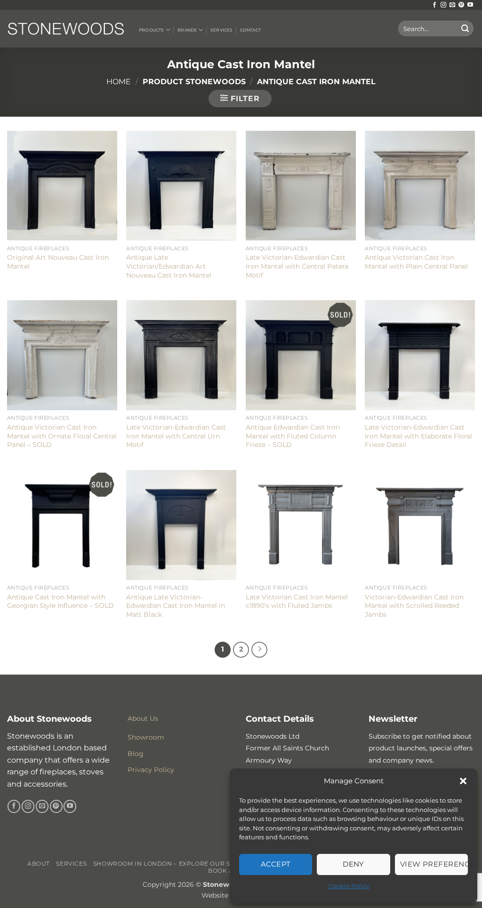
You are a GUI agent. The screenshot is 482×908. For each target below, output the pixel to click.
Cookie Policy (349, 886)
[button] (463, 781)
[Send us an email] (452, 5)
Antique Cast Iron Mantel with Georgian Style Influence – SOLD (60, 601)
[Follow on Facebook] (434, 5)
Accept (276, 864)
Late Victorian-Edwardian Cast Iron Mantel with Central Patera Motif (297, 266)
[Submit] (465, 29)
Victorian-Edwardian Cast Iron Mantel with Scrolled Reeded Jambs (414, 606)
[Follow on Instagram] (443, 5)
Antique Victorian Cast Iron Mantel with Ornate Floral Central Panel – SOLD (62, 436)
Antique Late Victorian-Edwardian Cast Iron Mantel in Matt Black (175, 606)
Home (118, 81)
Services (221, 29)
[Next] (259, 650)
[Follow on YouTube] (470, 5)
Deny (353, 864)
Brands (187, 29)
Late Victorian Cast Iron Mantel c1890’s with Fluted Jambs (297, 601)
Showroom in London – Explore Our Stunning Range (189, 863)
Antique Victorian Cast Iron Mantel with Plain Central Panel (416, 262)
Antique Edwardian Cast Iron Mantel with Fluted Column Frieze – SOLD (293, 436)
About (38, 863)
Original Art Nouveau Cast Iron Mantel (58, 262)
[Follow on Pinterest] (461, 5)
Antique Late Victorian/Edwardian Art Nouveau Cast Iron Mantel (168, 266)
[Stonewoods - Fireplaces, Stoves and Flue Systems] (66, 28)
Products (151, 29)
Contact (250, 29)
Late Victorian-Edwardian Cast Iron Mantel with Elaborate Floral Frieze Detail (418, 436)
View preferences (434, 864)
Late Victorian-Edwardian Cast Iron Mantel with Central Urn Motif (176, 436)
